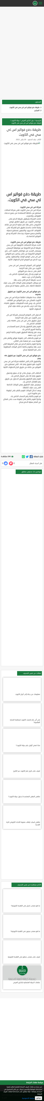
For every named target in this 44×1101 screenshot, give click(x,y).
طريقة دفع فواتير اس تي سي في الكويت (26, 123)
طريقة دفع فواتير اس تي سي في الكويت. (24, 107)
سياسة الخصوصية (28, 1098)
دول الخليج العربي (27, 120)
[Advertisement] (22, 29)
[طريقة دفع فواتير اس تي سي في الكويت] (31, 456)
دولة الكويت (15, 120)
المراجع (36, 110)
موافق (38, 1098)
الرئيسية (38, 120)
